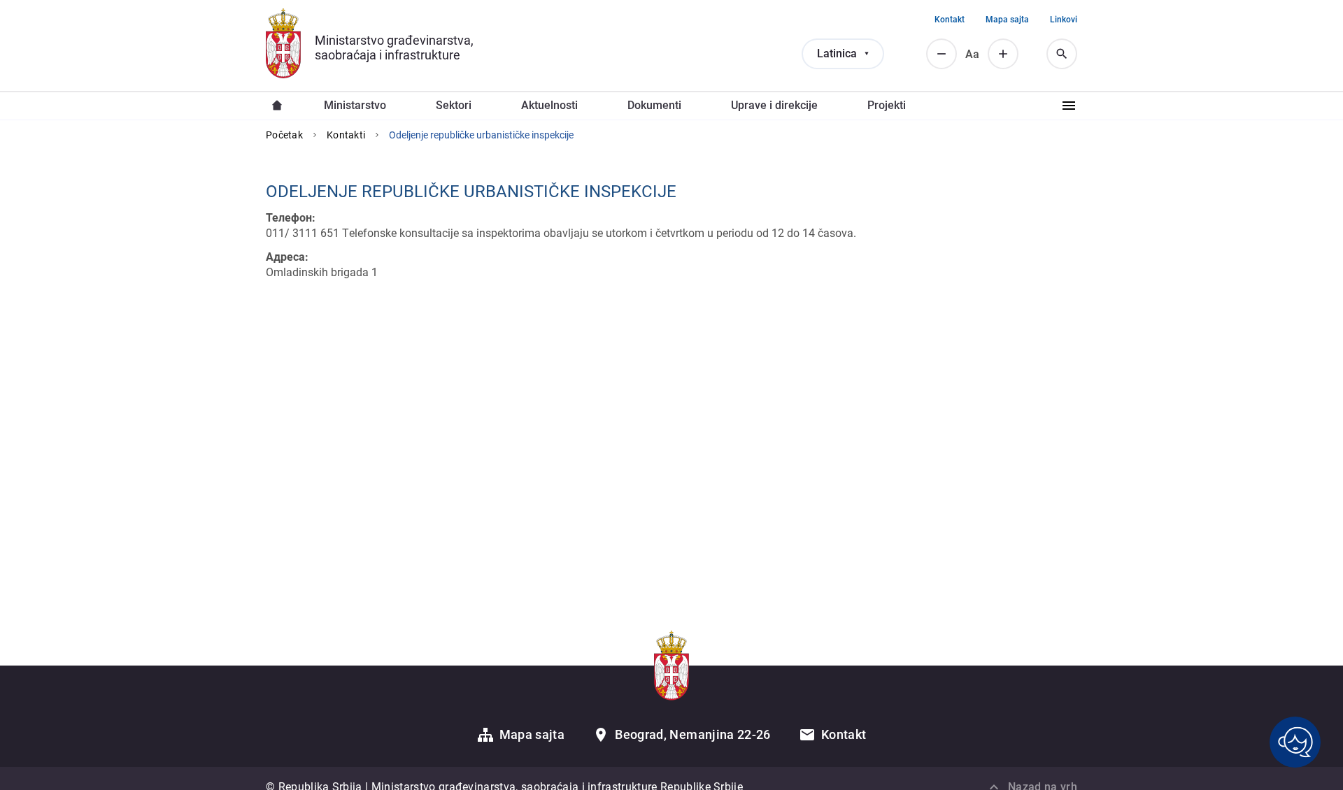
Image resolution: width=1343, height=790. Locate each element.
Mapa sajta (1007, 19)
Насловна (277, 105)
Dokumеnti (654, 105)
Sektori (453, 105)
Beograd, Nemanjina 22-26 (693, 734)
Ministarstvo (355, 105)
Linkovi (1063, 19)
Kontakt (950, 19)
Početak (284, 135)
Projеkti (886, 105)
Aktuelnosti (549, 105)
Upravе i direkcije (774, 105)
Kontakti (346, 135)
